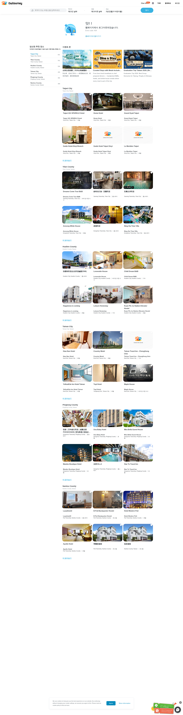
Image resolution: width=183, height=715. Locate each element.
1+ (69, 267)
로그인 (177, 3)
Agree (111, 703)
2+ (100, 187)
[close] (180, 702)
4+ (132, 187)
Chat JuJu (144, 3)
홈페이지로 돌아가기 (93, 36)
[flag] (153, 3)
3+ (100, 460)
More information (124, 703)
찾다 (147, 10)
